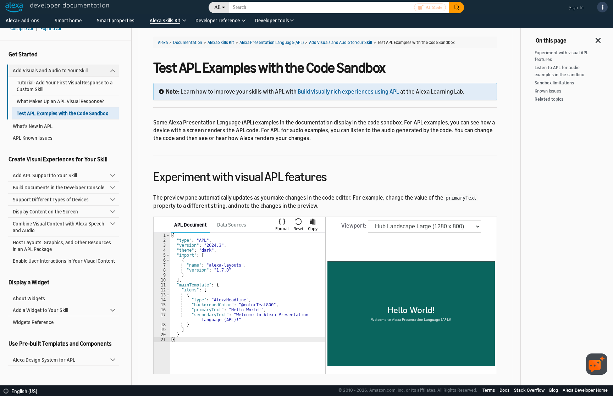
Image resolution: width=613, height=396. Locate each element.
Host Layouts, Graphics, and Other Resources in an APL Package (62, 245)
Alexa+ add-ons (22, 20)
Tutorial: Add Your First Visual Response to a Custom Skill (64, 85)
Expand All (50, 28)
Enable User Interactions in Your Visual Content (64, 261)
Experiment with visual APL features (561, 56)
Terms (489, 390)
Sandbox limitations (554, 82)
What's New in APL (33, 126)
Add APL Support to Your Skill (45, 175)
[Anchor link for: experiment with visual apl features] (333, 175)
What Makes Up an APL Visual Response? (60, 101)
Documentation (187, 42)
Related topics (549, 99)
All (217, 7)
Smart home (68, 20)
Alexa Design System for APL (44, 360)
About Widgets (29, 298)
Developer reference (217, 20)
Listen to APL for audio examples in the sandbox (559, 71)
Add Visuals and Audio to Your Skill (50, 70)
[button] (165, 23)
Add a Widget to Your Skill (40, 310)
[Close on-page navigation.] (598, 38)
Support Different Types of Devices (51, 199)
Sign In (576, 7)
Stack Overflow (530, 390)
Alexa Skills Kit (165, 20)
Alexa (163, 42)
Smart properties (115, 20)
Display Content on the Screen (45, 211)
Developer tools (272, 20)
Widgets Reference (33, 322)
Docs (504, 390)
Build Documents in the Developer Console (58, 187)
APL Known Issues (33, 138)
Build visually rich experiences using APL (348, 91)
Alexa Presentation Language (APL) (271, 42)
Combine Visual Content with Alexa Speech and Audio (58, 227)
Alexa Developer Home (585, 390)
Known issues (548, 91)
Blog (554, 390)
